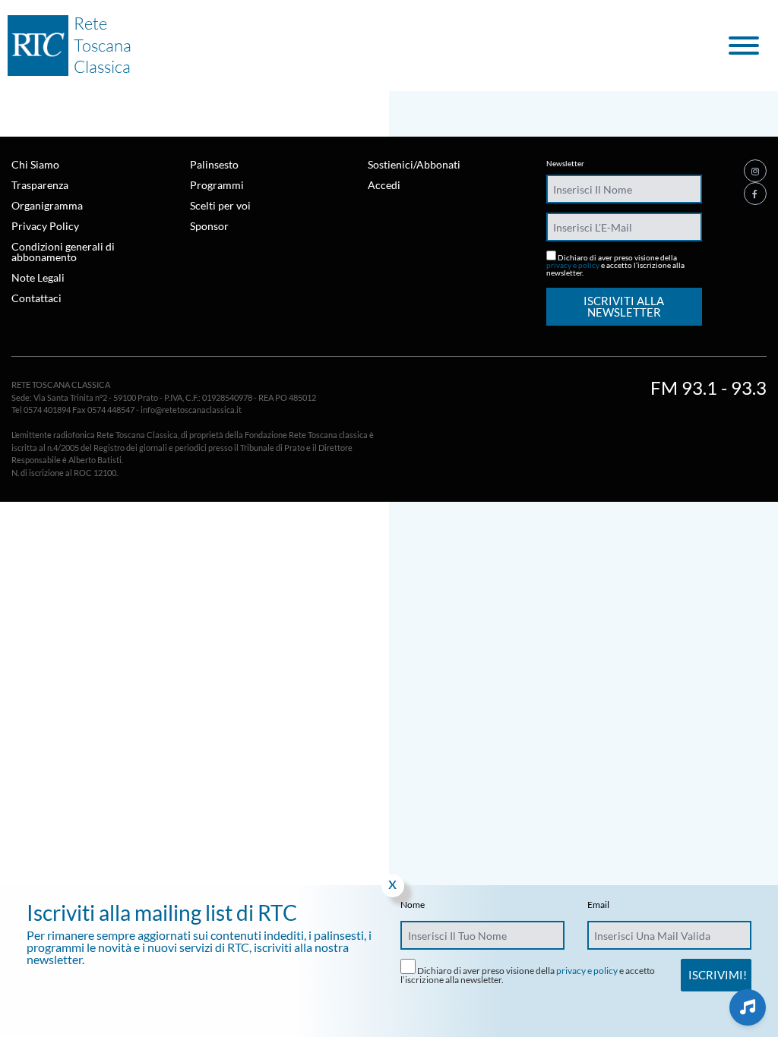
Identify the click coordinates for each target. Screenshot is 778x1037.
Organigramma (47, 205)
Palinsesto (214, 164)
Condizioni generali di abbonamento (63, 251)
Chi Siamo (35, 164)
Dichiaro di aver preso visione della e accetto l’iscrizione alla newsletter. (615, 264)
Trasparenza (39, 184)
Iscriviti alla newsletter (624, 306)
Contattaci (36, 298)
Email (598, 904)
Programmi (217, 184)
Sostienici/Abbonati (414, 164)
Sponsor (209, 225)
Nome (412, 904)
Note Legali (38, 277)
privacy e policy (572, 264)
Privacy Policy (45, 225)
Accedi (384, 184)
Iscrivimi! (717, 975)
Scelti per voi (220, 205)
